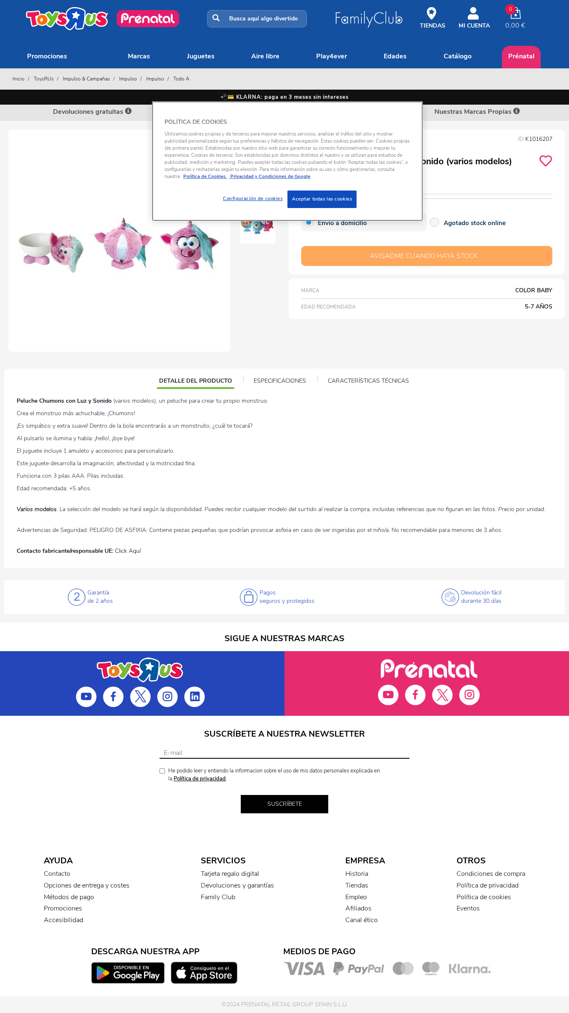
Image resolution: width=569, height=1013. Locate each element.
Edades (395, 56)
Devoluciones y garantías (237, 885)
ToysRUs (44, 78)
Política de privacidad (200, 778)
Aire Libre (265, 56)
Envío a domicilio (342, 223)
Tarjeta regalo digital (230, 873)
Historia (356, 873)
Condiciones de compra (491, 873)
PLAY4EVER (331, 56)
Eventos (468, 908)
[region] (287, 161)
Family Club (218, 897)
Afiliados (358, 908)
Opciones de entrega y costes (87, 885)
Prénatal (521, 56)
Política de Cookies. (205, 176)
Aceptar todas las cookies (322, 199)
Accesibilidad (63, 920)
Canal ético (361, 920)
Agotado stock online (475, 223)
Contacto (57, 873)
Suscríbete (284, 804)
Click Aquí (128, 551)
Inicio (18, 78)
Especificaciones (280, 381)
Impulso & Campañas (86, 78)
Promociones (47, 56)
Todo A (181, 78)
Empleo (356, 897)
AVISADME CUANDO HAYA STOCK (424, 256)
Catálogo (458, 56)
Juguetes (201, 56)
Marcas (139, 56)
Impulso (128, 78)
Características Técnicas (368, 381)
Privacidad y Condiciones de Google (269, 176)
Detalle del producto (195, 382)
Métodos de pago (69, 897)
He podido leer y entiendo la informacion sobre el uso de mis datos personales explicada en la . (274, 774)
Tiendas (356, 885)
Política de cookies (484, 897)
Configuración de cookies (253, 198)
